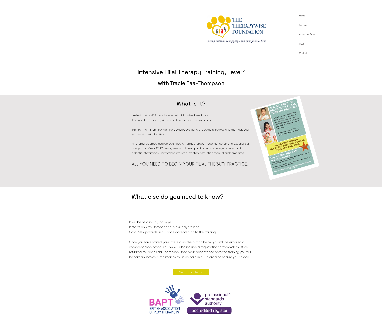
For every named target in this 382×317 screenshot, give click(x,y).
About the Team (307, 34)
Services (303, 25)
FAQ (301, 43)
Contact (303, 53)
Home (302, 15)
